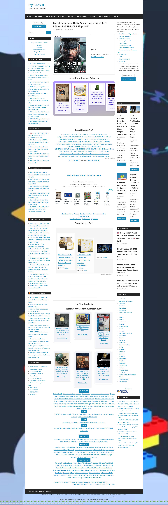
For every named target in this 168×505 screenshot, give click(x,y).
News (120, 103)
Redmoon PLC (104, 455)
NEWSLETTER (34, 392)
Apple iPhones (80, 428)
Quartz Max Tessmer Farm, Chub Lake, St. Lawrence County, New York (84, 134)
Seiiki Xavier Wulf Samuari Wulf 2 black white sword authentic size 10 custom (39, 156)
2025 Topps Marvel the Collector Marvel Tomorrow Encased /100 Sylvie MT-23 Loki (38, 114)
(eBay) (66, 268)
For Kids (83, 417)
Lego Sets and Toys (67, 406)
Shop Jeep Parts (100, 447)
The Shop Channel (75, 219)
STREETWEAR (84, 436)
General (121, 331)
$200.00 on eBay (62, 110)
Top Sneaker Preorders (69, 439)
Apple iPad (72, 428)
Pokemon (122, 352)
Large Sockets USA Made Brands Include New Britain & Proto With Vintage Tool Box (84, 137)
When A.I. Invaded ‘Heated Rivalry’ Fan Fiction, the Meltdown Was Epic (134, 182)
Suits (79, 417)
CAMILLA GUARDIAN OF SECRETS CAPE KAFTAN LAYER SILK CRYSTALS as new (84, 151)
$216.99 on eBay (82, 383)
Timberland (73, 441)
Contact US (33, 394)
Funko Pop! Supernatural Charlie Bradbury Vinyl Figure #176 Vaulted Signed (38, 188)
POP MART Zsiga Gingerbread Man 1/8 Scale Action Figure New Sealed (38, 334)
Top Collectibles (36, 59)
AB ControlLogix (80, 452)
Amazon (76, 214)
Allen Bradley (70, 452)
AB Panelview (110, 452)
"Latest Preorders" (74, 160)
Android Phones (89, 465)
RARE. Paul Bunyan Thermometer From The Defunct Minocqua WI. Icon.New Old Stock (39, 121)
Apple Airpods (64, 428)
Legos (70, 16)
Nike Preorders (65, 441)
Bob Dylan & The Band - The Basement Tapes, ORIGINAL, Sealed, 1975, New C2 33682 (82, 375)
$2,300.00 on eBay (97, 102)
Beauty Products (83, 399)
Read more (121, 164)
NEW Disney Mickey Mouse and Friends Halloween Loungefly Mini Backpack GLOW (38, 89)
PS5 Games (73, 423)
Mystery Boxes (75, 404)
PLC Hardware (92, 457)
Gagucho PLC (83, 457)
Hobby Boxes (79, 465)
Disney (121, 317)
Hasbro (121, 338)
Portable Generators (72, 475)
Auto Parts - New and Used (99, 396)
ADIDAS (111, 439)
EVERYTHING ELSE (84, 460)
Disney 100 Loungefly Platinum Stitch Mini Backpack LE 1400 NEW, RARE (38, 77)
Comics (92, 16)
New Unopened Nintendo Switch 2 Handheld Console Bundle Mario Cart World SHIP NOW (81, 482)
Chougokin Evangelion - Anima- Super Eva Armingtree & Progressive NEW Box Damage (39, 348)
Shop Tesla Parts (84, 450)
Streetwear (58, 439)
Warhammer (123, 381)
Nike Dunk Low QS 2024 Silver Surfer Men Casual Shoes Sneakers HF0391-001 (38, 142)
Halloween (122, 335)
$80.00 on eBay (61, 377)
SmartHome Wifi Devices (100, 401)
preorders (122, 354)
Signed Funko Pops (37, 168)
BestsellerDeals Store (67, 470)
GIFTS (84, 411)
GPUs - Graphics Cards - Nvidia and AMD (97, 470)
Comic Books (34, 376)
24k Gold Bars (86, 396)
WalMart (89, 214)
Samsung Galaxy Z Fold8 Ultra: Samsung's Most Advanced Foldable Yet (39, 253)
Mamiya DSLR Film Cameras (79, 473)
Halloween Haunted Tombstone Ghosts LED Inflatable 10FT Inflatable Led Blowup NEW (39, 327)
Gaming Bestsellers (36, 369)
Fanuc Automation (69, 455)
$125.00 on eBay (82, 334)
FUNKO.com (86, 219)
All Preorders (105, 394)
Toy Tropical (36, 5)
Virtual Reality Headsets (67, 401)
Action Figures (82, 16)
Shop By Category (35, 371)
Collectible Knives (80, 468)
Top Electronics (106, 399)
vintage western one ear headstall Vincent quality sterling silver (38, 100)
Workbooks (71, 468)
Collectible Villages (93, 468)
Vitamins (91, 399)
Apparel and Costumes (126, 301)
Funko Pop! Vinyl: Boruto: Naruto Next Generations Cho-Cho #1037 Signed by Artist (39, 195)
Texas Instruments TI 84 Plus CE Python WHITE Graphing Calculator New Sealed (103, 336)
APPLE (84, 425)
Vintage (75, 399)
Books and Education (125, 313)
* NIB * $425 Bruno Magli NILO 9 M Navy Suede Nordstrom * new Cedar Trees (84, 154)
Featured (78, 394)
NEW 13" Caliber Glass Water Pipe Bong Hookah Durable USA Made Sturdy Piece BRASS (84, 144)
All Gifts (94, 417)
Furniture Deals (84, 475)
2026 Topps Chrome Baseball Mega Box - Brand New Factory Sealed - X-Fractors (84, 142)
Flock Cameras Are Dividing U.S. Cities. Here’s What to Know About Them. (135, 126)
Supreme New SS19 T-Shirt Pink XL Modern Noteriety (84, 146)
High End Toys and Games (84, 401)
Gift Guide (72, 414)
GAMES (84, 419)
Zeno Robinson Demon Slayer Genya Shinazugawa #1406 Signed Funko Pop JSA (38, 202)
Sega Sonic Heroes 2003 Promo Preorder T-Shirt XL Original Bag (62, 105)
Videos (121, 377)
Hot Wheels (101, 406)
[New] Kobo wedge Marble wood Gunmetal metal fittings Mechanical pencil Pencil (39, 320)
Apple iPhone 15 (90, 428)
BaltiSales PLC (94, 455)
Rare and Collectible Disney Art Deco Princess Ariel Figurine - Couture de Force (38, 107)
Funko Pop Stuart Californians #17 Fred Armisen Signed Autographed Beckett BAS (39, 182)
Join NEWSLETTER (124, 59)
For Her (91, 414)
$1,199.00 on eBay (62, 338)
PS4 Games (66, 423)
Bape (102, 441)
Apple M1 (57, 428)
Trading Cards (103, 16)
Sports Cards (123, 365)
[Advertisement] (106, 7)
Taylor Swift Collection (101, 465)
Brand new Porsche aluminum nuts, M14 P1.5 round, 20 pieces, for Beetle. (38, 300)
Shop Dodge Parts (73, 450)
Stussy (98, 441)
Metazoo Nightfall (79, 406)
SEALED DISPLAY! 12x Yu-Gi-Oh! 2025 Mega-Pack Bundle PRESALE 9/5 (93, 484)
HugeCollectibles (83, 216)
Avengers (122, 303)
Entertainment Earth (99, 214)
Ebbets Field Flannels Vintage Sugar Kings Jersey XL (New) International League (84, 156)
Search (115, 16)
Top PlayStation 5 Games (37, 380)
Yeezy (105, 441)
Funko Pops (97, 404)
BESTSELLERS (84, 391)
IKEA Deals (92, 475)
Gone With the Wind (125, 333)
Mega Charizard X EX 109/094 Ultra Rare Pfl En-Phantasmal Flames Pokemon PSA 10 (39, 260)
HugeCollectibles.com (38, 219)
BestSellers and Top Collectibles (39, 367)
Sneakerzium (92, 439)
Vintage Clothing (124, 379)
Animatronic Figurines (87, 404)
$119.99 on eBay (103, 379)
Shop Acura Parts (89, 447)
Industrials (122, 342)
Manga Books (109, 406)
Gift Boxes (86, 414)
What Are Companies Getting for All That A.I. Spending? (122, 188)
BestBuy (82, 214)
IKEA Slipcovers (101, 475)
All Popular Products (69, 394)
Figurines (78, 408)
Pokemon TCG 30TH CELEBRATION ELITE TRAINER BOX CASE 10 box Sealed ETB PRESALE (65, 260)
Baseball (121, 306)
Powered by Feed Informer (109, 158)
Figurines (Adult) (87, 408)
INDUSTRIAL (83, 444)
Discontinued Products (68, 465)
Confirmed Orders (82, 439)
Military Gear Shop (94, 473)
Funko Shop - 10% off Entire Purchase (84, 175)
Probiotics (98, 399)
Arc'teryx (80, 441)
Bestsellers (49, 16)
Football (121, 324)
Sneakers (122, 361)
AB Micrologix (101, 452)
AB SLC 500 (59, 455)
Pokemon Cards (106, 404)
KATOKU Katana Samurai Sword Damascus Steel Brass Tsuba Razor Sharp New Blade (103, 371)
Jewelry (80, 478)
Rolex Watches (87, 478)
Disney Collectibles (91, 406)
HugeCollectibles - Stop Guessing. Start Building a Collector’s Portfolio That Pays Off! (38, 246)
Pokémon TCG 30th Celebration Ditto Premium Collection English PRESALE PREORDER (79, 102)
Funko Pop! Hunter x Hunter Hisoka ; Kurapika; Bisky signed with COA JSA (39, 175)
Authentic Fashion (102, 439)
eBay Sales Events (67, 214)
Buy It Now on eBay (97, 57)
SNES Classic (101, 423)
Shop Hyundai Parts (96, 450)
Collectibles (69, 399)
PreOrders (38, 16)
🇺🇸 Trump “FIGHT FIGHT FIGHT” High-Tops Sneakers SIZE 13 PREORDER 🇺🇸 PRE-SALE (38, 135)
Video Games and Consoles (127, 374)
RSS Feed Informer (94, 160)
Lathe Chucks (61, 452)
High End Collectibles (38, 293)
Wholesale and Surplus (97, 463)
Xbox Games (82, 423)
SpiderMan (122, 363)
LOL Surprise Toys (124, 345)
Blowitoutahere (79, 470)
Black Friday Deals (84, 463)
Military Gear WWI (107, 473)
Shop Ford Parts (62, 450)
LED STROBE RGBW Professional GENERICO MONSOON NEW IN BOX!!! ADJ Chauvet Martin (84, 149)
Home (29, 16)
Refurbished (123, 358)
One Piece (122, 349)
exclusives (122, 322)
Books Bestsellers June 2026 (38, 283)
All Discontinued (96, 394)
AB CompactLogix (90, 452)
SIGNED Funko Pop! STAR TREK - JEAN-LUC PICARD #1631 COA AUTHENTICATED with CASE (39, 209)
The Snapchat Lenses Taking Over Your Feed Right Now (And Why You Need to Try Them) (39, 240)
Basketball (122, 308)
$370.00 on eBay (114, 108)
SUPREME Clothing (89, 441)
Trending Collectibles (36, 373)
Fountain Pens (123, 326)
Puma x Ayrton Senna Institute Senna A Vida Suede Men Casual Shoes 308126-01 (38, 149)
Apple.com (94, 219)
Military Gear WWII (60, 475)
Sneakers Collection (36, 378)
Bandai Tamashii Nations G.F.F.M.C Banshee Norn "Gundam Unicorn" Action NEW (38, 341)
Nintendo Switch (91, 423)
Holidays (122, 340)
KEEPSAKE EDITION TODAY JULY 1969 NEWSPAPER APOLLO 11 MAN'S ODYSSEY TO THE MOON (39, 66)
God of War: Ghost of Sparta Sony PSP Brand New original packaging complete (84, 139)
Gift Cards (79, 414)
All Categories (86, 394)
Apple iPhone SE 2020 (103, 428)
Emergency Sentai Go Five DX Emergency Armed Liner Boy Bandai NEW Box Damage (38, 355)
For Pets (89, 417)
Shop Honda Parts (77, 447)
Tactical (121, 368)
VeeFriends (122, 372)
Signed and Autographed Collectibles (70, 396)
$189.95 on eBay (80, 109)
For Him (107, 414)
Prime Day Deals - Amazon (69, 463)
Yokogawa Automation (83, 455)
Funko (60, 16)
